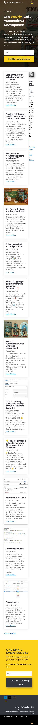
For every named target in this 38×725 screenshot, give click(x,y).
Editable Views (12, 602)
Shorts (16, 82)
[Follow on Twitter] (9, 697)
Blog (15, 214)
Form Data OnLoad (14, 548)
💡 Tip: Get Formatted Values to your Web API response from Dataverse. (16, 444)
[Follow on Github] (14, 697)
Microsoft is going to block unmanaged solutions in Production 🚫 (15, 284)
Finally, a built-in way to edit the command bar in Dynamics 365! (15, 116)
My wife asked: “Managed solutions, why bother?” (15, 155)
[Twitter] (30, 134)
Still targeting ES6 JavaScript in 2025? (14, 245)
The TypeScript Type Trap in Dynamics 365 (15, 210)
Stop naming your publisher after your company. (14, 76)
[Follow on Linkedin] (5, 697)
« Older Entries (10, 633)
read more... (11, 105)
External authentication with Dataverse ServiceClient (15, 344)
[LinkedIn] (30, 136)
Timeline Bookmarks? (16, 497)
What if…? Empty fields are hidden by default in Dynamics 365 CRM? (15, 404)
